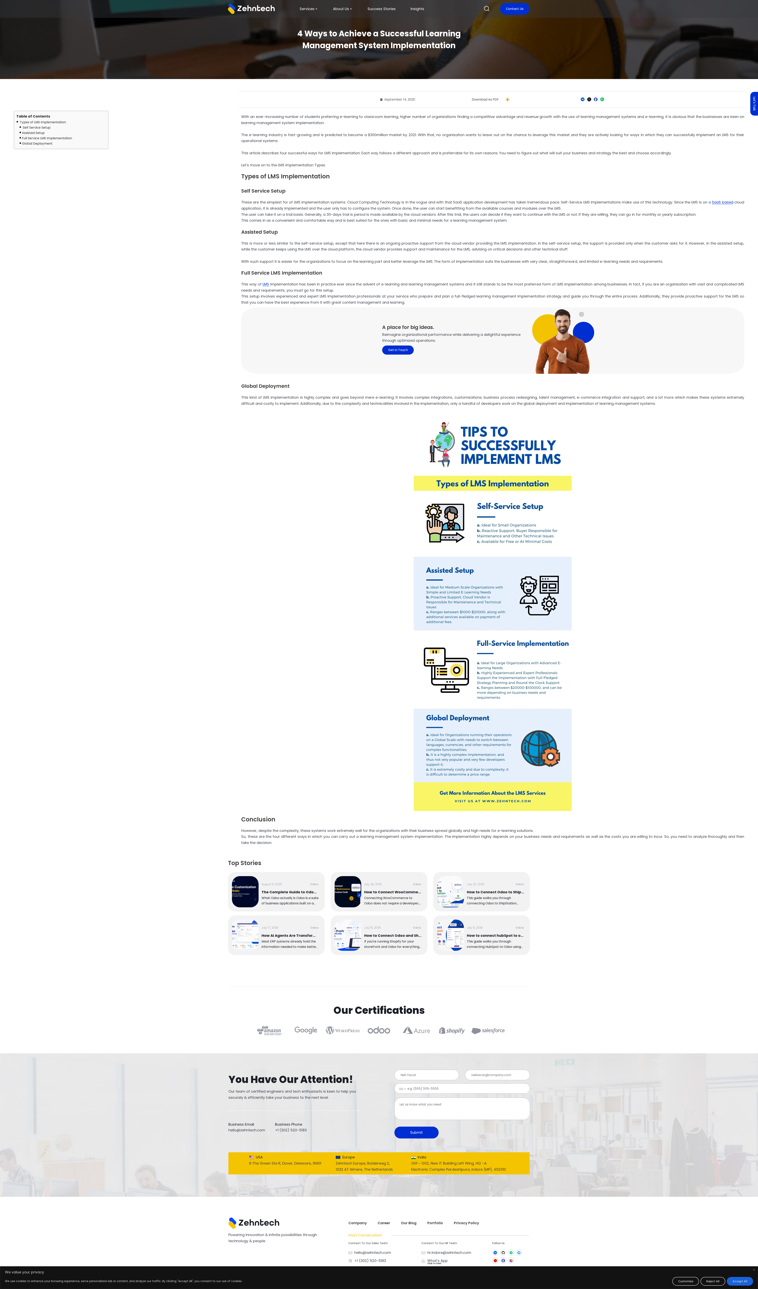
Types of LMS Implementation (42, 122)
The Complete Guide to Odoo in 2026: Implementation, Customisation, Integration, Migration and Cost (290, 892)
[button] (486, 9)
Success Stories (382, 8)
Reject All (713, 1281)
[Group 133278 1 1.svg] (495, 1253)
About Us (341, 8)
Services (307, 8)
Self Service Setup (36, 127)
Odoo (314, 884)
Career (384, 1222)
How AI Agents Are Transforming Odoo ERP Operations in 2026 (290, 935)
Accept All (740, 1281)
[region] (379, 1277)
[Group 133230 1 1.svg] (503, 1253)
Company (357, 1222)
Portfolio (435, 1222)
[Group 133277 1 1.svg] (495, 1261)
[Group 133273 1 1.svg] (503, 1261)
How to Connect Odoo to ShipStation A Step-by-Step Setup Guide (495, 892)
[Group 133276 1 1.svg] (519, 1253)
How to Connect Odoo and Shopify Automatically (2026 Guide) (392, 935)
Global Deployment (37, 143)
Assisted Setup (33, 133)
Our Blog (409, 1222)
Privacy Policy (466, 1222)
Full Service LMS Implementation (47, 138)
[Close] (753, 1269)
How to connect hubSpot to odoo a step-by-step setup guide (495, 935)
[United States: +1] (399, 1089)
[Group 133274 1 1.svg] (511, 1261)
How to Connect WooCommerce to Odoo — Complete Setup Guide (392, 892)
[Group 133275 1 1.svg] (511, 1253)
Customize (685, 1281)
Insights (417, 8)
